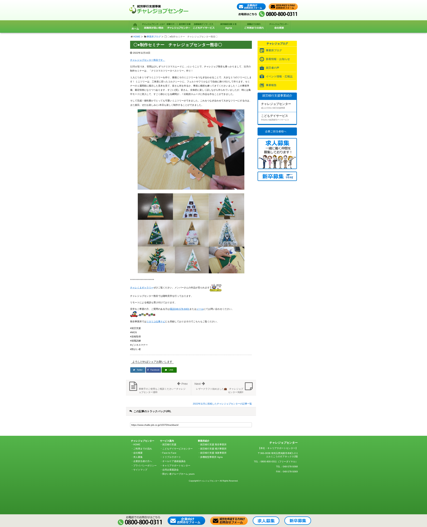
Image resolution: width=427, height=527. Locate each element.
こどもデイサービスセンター (177, 448)
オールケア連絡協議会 (174, 461)
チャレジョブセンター (276, 105)
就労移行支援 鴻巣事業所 (213, 452)
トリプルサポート (171, 457)
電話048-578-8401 (179, 309)
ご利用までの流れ (142, 448)
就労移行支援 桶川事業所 (213, 448)
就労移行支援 (169, 444)
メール (199, 309)
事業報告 (271, 85)
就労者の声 (272, 67)
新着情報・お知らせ (278, 59)
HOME (136, 36)
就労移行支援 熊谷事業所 (213, 444)
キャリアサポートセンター (176, 465)
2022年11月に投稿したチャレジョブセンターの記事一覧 (222, 403)
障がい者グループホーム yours (178, 474)
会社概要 (138, 452)
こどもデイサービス (275, 117)
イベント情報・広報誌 (279, 76)
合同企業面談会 (170, 469)
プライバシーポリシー (145, 465)
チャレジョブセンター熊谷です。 (147, 60)
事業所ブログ (154, 36)
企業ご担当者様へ (275, 131)
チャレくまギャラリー (141, 287)
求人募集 (138, 457)
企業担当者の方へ (142, 461)
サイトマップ (140, 469)
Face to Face (169, 452)
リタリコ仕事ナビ (155, 321)
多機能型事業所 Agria (211, 457)
